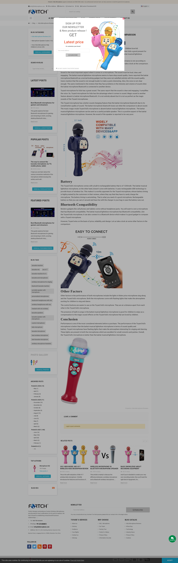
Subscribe (74, 55)
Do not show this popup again (68, 68)
